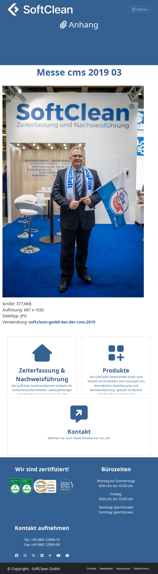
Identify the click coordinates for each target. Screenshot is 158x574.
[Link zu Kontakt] (67, 555)
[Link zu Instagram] (25, 555)
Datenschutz (141, 568)
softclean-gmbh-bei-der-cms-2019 (62, 322)
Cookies (91, 568)
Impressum (123, 568)
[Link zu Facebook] (16, 555)
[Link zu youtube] (58, 555)
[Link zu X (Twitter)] (33, 555)
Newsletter (106, 568)
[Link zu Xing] (50, 555)
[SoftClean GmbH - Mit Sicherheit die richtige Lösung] (40, 9)
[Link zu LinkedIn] (42, 555)
